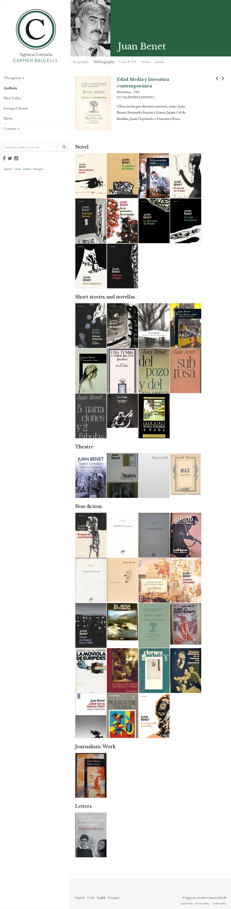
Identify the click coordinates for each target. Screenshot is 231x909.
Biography (81, 61)
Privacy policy (202, 903)
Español (8, 169)
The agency (12, 77)
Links (159, 61)
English (27, 169)
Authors (10, 87)
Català (17, 169)
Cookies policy (219, 903)
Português (38, 169)
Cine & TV (127, 61)
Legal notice (186, 903)
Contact (10, 128)
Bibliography (104, 61)
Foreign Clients (16, 108)
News (8, 118)
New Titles (12, 98)
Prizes (145, 61)
